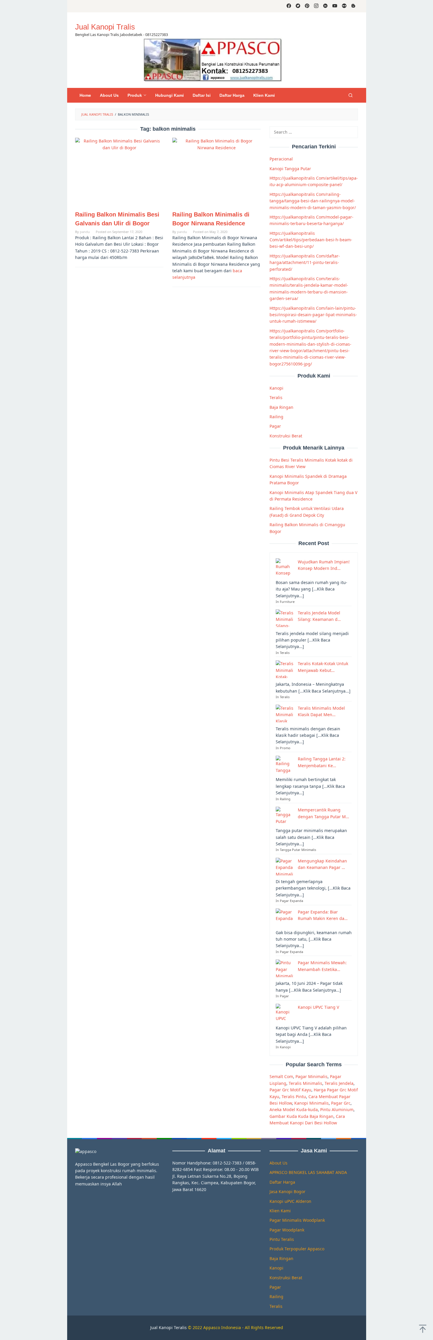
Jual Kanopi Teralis (168, 1327)
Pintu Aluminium (336, 1109)
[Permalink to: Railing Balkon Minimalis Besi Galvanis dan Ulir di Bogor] (119, 171)
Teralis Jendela (339, 1083)
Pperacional (281, 159)
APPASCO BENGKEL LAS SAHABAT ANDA (308, 1172)
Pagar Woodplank (287, 1230)
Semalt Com (281, 1076)
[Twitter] (298, 6)
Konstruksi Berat (286, 435)
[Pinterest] (307, 6)
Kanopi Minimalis (311, 1103)
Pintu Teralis (282, 1239)
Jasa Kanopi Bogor (287, 1191)
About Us (278, 1163)
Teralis (276, 397)
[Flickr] (344, 6)
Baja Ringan (281, 407)
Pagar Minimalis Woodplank (297, 1220)
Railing (276, 416)
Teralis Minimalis (305, 1083)
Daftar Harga (282, 1182)
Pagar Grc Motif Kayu (290, 1090)
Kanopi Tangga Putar (290, 168)
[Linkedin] (325, 6)
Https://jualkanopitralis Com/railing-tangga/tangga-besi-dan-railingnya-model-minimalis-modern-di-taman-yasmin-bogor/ (313, 200)
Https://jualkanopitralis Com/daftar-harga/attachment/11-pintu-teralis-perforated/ (305, 262)
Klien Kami (280, 1210)
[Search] (350, 95)
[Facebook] (288, 6)
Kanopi (276, 388)
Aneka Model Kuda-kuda (294, 1109)
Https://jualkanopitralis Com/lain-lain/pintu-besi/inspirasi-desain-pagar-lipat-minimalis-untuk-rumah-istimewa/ (313, 314)
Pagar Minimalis (311, 1076)
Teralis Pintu (294, 1096)
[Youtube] (335, 6)
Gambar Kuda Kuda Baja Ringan (301, 1116)
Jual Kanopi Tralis (105, 26)
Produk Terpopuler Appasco (297, 1249)
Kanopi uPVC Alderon (290, 1201)
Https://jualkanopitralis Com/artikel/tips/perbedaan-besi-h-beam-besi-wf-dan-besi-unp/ (311, 239)
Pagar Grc (341, 1103)
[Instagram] (316, 6)
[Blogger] (353, 6)
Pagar (275, 426)
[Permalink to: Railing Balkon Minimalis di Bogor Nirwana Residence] (216, 171)
